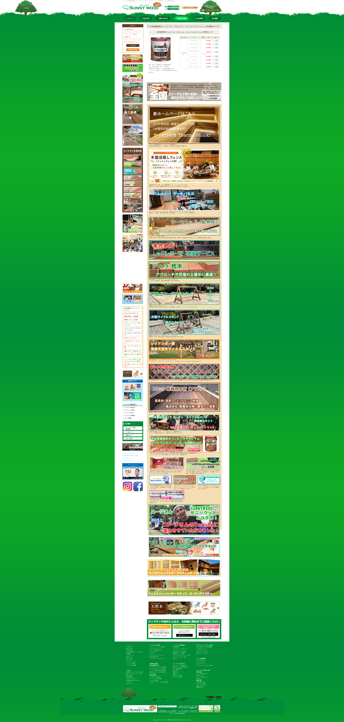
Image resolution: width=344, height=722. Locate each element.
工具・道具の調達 (177, 668)
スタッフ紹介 (129, 658)
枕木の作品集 (153, 673)
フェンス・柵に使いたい (202, 677)
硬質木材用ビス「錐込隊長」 (180, 651)
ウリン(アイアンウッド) (155, 648)
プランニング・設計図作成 (179, 665)
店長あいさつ (129, 656)
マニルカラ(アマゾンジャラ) (157, 655)
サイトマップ (129, 683)
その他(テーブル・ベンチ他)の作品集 (159, 682)
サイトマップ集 (128, 460)
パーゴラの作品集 (154, 680)
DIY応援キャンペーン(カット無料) (134, 672)
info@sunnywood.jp (180, 713)
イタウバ (152, 653)
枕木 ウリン (176, 658)
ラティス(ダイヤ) (200, 660)
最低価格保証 (129, 677)
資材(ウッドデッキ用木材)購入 (180, 666)
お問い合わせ (129, 648)
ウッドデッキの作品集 (155, 677)
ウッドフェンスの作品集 (156, 678)
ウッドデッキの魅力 (129, 410)
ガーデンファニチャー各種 (179, 656)
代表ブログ (129, 660)
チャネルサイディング (201, 650)
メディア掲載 (127, 418)
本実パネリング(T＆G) (202, 653)
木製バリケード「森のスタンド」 (133, 351)
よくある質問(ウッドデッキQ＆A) (134, 651)
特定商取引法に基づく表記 (131, 455)
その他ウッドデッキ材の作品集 (157, 672)
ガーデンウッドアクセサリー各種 (204, 665)
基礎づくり (175, 673)
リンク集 (126, 458)
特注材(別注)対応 (154, 656)
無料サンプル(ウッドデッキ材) (133, 673)
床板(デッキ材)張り (178, 675)
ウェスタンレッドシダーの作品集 (158, 666)
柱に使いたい (199, 678)
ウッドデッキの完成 (178, 677)
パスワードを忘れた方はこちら (131, 41)
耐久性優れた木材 (200, 682)
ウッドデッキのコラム (131, 661)
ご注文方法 (129, 646)
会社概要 (128, 653)
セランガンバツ (153, 651)
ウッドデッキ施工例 (129, 407)
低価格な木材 (199, 687)
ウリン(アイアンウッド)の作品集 (158, 668)
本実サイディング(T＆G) (202, 651)
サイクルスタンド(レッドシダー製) (181, 655)
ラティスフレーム (200, 663)
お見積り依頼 (129, 650)
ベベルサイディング (201, 648)
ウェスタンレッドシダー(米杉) (157, 646)
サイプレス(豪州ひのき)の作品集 (158, 670)
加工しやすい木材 (200, 685)
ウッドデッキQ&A (129, 412)
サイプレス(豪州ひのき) (155, 650)
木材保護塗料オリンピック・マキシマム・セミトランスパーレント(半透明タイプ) (185, 32)
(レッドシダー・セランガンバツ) (158, 658)
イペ (163, 650)
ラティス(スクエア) (201, 661)
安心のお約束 (129, 675)
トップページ (129, 645)
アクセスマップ (130, 655)
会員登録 (128, 670)
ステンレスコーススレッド (179, 650)
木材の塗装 (175, 670)
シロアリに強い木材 (201, 683)
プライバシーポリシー (130, 453)
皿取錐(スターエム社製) (179, 653)
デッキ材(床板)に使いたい (202, 673)
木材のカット (176, 672)
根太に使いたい (200, 675)
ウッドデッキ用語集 (129, 415)
